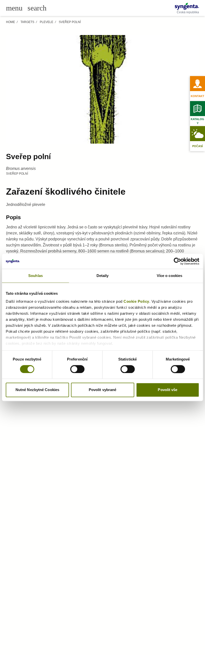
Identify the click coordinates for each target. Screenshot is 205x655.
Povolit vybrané (102, 390)
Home (10, 22)
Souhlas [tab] (35, 275)
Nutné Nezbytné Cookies (37, 390)
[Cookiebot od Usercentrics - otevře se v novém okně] (177, 261)
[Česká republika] (187, 6)
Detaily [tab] (102, 275)
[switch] (77, 369)
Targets (27, 22)
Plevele (46, 22)
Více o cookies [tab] (169, 275)
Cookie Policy (136, 301)
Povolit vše (167, 390)
